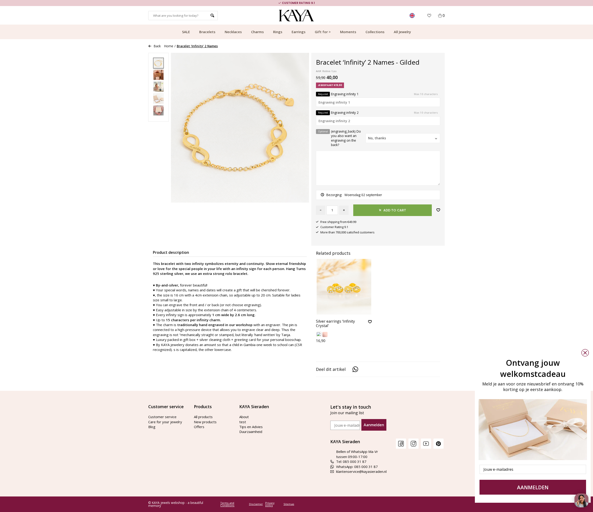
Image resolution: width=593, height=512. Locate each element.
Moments (348, 31)
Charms (257, 31)
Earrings (299, 31)
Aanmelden (374, 424)
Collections (375, 31)
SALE (186, 31)
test (242, 422)
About (244, 416)
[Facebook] (401, 443)
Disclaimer (256, 504)
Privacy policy (269, 504)
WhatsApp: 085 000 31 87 (357, 466)
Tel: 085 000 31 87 (351, 461)
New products (205, 422)
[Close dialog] (585, 352)
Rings (277, 31)
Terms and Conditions (227, 504)
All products (203, 416)
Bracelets (207, 31)
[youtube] (426, 443)
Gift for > (323, 31)
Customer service (162, 416)
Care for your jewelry (165, 422)
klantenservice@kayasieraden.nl (361, 471)
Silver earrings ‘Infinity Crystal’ (335, 323)
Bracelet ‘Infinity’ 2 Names (197, 46)
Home (168, 46)
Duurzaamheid (250, 431)
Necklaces (233, 31)
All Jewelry (402, 31)
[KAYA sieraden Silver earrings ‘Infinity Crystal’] (344, 287)
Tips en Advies (251, 426)
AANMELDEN (533, 487)
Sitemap (289, 504)
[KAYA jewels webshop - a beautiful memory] (296, 15)
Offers (199, 426)
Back (157, 46)
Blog (151, 426)
